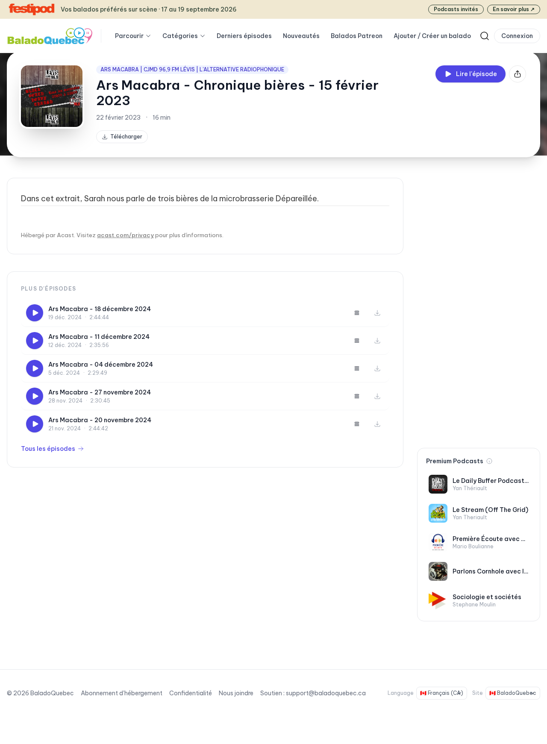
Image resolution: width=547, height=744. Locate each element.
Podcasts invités (456, 9)
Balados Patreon (356, 36)
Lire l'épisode (476, 74)
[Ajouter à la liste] (357, 313)
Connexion (517, 36)
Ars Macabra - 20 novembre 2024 (99, 420)
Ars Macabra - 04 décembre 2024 (100, 364)
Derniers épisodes (244, 36)
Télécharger (126, 136)
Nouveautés (301, 36)
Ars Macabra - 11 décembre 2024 (99, 337)
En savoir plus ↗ (514, 9)
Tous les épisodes (48, 449)
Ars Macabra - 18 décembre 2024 (99, 309)
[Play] (34, 312)
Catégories (180, 36)
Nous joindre (236, 693)
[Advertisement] (478, 306)
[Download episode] (377, 313)
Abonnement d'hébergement (121, 693)
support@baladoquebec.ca (326, 693)
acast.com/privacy (125, 235)
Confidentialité (190, 693)
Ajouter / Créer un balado (432, 36)
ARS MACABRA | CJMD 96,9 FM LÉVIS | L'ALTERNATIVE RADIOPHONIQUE (192, 69)
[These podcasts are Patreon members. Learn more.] (489, 461)
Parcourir (129, 36)
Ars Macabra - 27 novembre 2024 (99, 392)
